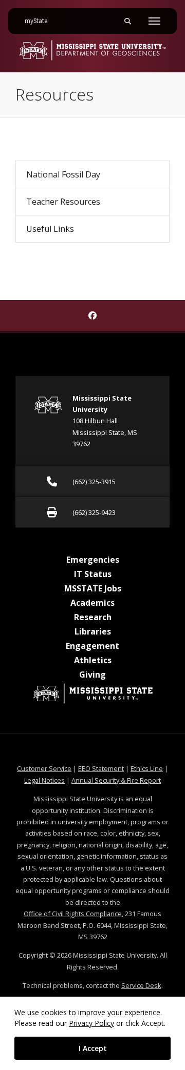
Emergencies (92, 559)
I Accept (93, 1048)
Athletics (93, 660)
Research (93, 617)
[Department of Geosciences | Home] (92, 50)
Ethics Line (147, 768)
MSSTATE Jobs (92, 588)
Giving (92, 674)
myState (40, 21)
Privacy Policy (91, 1023)
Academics (92, 602)
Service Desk (141, 985)
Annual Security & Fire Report (116, 780)
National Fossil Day (63, 174)
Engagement (92, 645)
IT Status (93, 574)
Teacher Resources (63, 201)
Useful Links (50, 228)
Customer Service (44, 768)
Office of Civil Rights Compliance (73, 913)
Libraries (93, 631)
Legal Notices (44, 780)
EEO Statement (101, 768)
